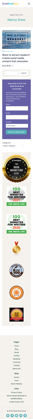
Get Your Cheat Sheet (16, 132)
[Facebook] (8, 415)
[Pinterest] (20, 415)
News (4, 51)
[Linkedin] (25, 415)
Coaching (16, 362)
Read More (7, 66)
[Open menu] (29, 3)
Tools (16, 380)
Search (23, 73)
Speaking (16, 359)
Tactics (10, 51)
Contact (16, 356)
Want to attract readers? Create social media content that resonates (16, 58)
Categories (6, 143)
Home (16, 346)
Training (16, 365)
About (16, 352)
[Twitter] (12, 415)
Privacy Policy (16, 392)
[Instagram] (16, 415)
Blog (16, 349)
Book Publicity (16, 384)
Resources (17, 369)
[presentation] (16, 39)
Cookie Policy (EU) (16, 402)
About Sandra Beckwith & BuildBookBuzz (16, 397)
